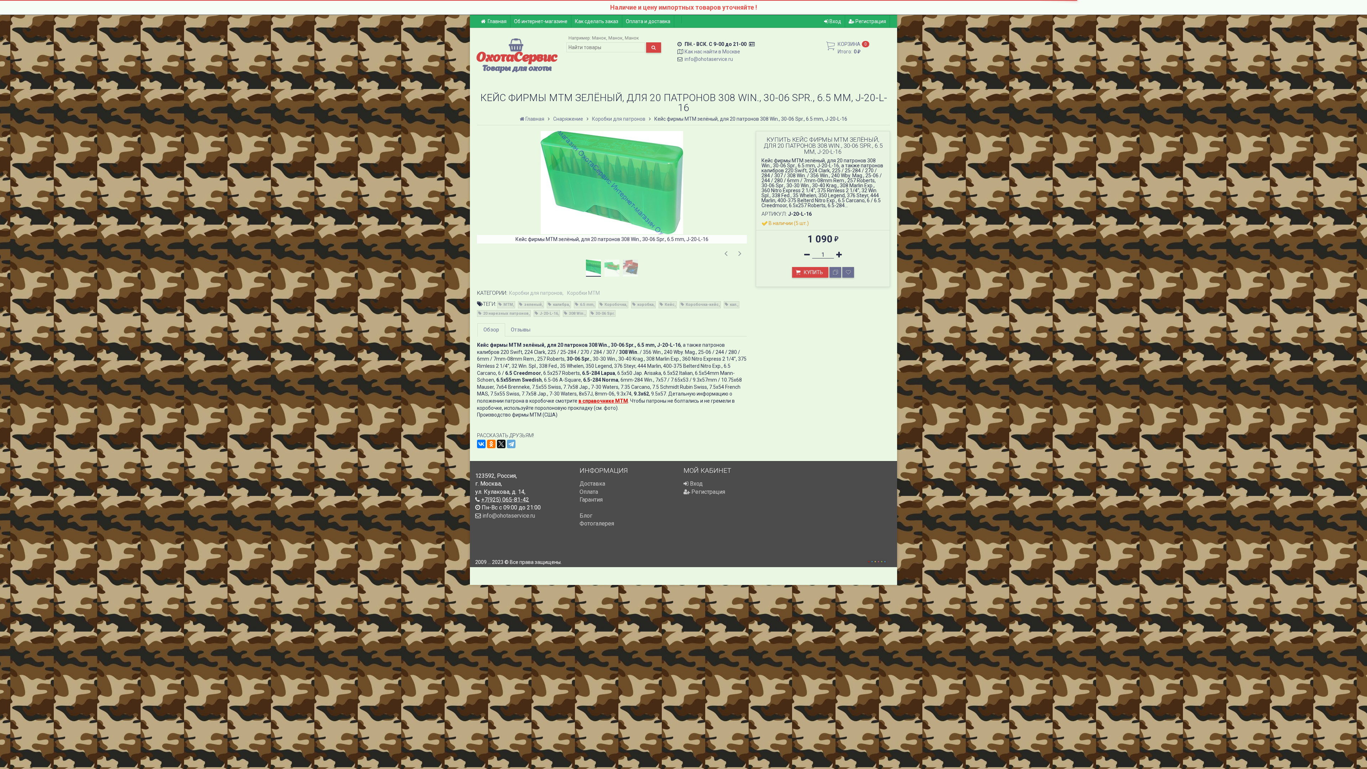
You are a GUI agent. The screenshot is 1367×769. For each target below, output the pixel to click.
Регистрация (870, 21)
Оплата (589, 491)
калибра (561, 304)
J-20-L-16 (549, 313)
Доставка (592, 483)
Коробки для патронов (535, 293)
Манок (599, 38)
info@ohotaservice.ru (709, 59)
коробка (645, 304)
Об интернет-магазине (540, 21)
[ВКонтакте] (481, 444)
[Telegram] (511, 444)
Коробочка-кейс (702, 304)
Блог (586, 515)
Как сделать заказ (596, 21)
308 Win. (577, 313)
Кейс (670, 304)
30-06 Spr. (605, 313)
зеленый (533, 304)
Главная (497, 21)
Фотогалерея (597, 523)
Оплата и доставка (648, 21)
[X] (501, 444)
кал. (733, 304)
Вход (834, 21)
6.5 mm (586, 304)
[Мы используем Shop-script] (876, 561)
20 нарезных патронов (506, 313)
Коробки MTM (583, 293)
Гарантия (591, 499)
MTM (508, 304)
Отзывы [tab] (520, 329)
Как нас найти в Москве (712, 51)
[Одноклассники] (491, 444)
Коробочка (615, 304)
